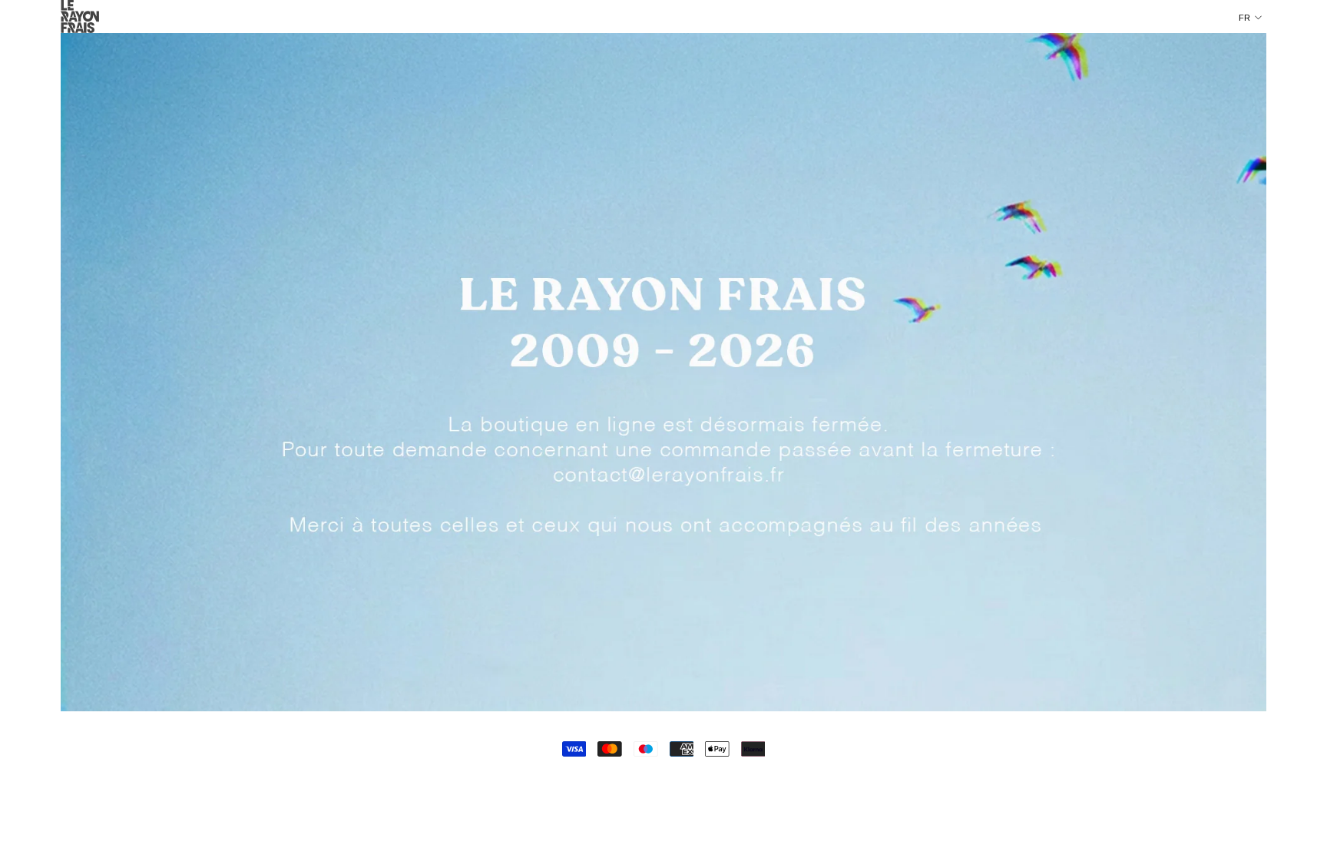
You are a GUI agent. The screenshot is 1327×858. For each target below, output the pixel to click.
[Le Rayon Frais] (663, 372)
